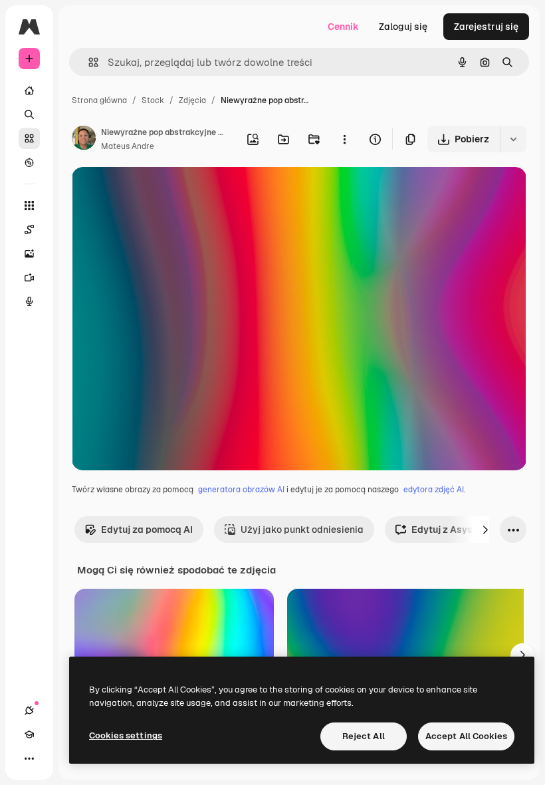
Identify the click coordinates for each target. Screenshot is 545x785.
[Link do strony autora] (84, 140)
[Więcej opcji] (344, 139)
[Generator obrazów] (29, 253)
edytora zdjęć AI (433, 489)
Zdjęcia (192, 100)
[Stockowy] (29, 138)
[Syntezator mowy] (29, 301)
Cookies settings (125, 735)
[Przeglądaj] (29, 162)
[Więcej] (29, 758)
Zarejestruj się (486, 27)
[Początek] (29, 90)
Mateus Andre (127, 146)
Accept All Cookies (466, 736)
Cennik (343, 27)
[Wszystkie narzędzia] (29, 205)
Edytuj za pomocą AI (147, 530)
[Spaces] (29, 229)
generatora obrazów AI (241, 489)
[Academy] (29, 734)
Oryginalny (163, 192)
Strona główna (99, 100)
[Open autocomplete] (88, 62)
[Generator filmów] (29, 277)
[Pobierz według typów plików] (513, 139)
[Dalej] (485, 529)
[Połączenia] (29, 710)
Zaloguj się (403, 27)
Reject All (363, 736)
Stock (153, 100)
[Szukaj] (29, 114)
